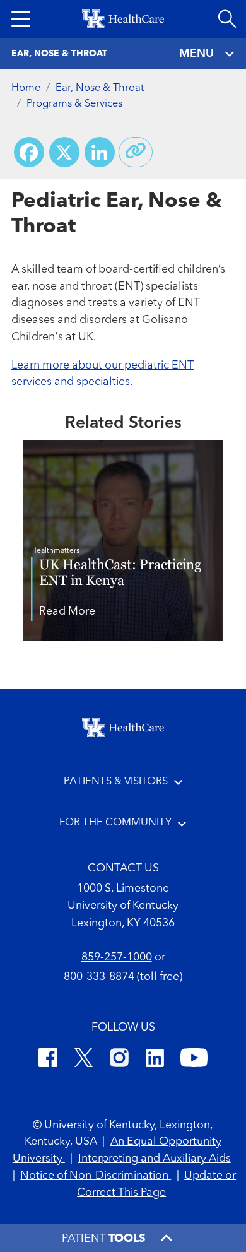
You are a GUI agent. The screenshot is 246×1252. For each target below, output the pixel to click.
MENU (196, 53)
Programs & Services (74, 103)
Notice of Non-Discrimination (95, 1176)
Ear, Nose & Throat (100, 88)
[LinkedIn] (155, 1060)
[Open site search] (227, 19)
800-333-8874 (99, 977)
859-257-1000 (116, 957)
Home (25, 88)
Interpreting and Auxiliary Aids (154, 1159)
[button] (21, 19)
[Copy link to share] (136, 152)
